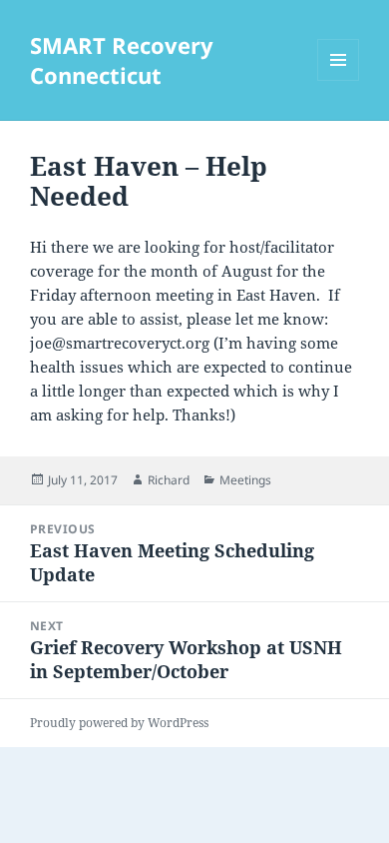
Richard (169, 479)
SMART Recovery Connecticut (121, 60)
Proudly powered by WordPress (119, 722)
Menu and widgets (338, 80)
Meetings (245, 479)
